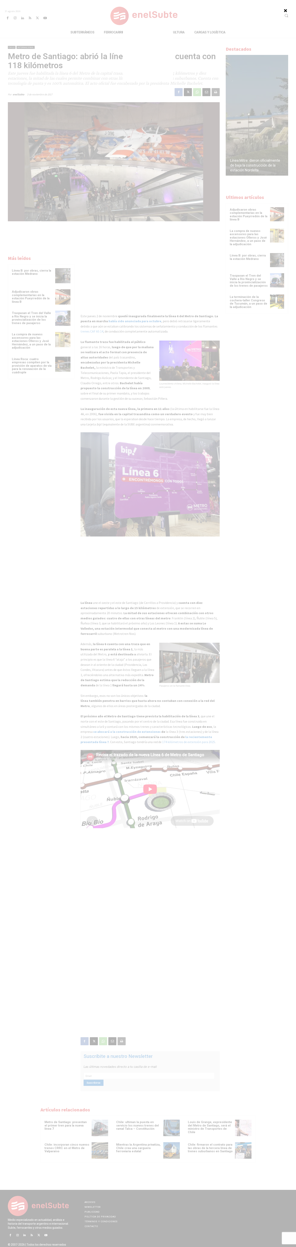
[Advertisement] (148, 56)
